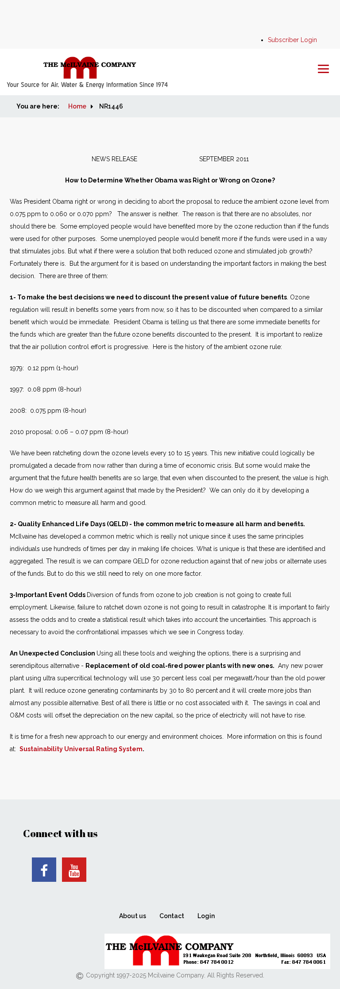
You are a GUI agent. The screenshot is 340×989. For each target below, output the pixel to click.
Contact (171, 915)
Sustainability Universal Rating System (81, 748)
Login (206, 915)
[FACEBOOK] (44, 869)
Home (77, 106)
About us (132, 915)
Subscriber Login (292, 39)
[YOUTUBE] (74, 869)
